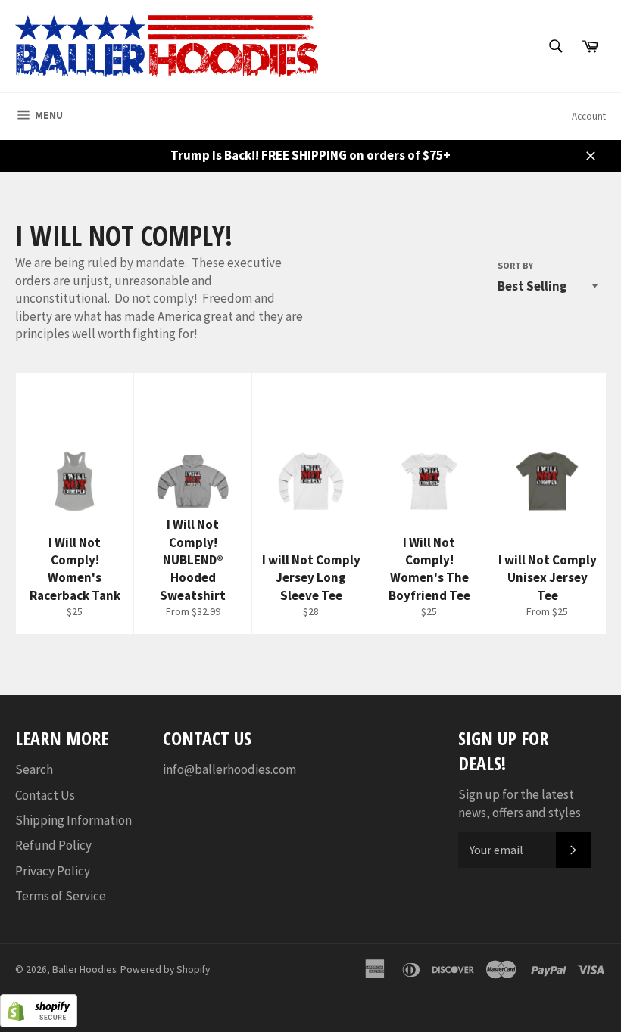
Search (34, 769)
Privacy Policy (52, 871)
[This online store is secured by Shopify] (38, 1023)
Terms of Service (60, 895)
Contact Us (45, 795)
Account (589, 116)
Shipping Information (73, 820)
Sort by (515, 265)
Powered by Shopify (165, 969)
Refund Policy (53, 845)
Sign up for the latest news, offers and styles (519, 803)
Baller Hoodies (84, 969)
